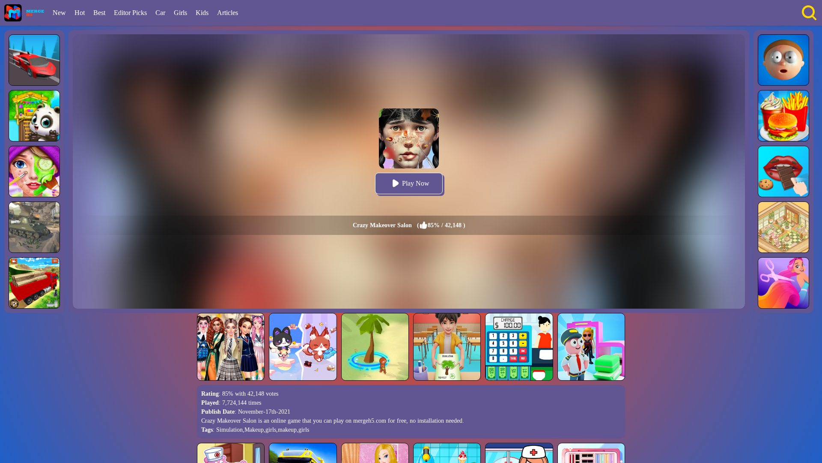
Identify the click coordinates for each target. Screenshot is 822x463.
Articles (227, 12)
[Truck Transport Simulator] (34, 283)
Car (160, 12)
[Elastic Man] (783, 60)
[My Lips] (783, 171)
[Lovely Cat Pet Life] (302, 346)
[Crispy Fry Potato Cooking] (783, 115)
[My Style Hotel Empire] (783, 227)
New (59, 12)
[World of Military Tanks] (34, 227)
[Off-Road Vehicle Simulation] (34, 60)
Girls (180, 12)
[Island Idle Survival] (375, 346)
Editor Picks (130, 12)
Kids (202, 12)
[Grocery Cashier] (518, 346)
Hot (79, 12)
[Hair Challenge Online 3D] (783, 283)
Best (99, 12)
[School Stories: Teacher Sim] (447, 346)
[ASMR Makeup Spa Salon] (34, 171)
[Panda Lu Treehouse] (34, 115)
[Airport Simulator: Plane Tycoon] (591, 346)
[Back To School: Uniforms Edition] (230, 346)
